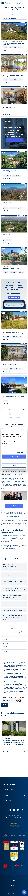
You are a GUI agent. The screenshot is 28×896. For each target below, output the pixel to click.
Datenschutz (14, 883)
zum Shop (14, 505)
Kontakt (14, 875)
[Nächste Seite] (21, 414)
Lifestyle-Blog (6, 738)
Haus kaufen (14, 6)
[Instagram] (10, 810)
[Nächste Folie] (24, 31)
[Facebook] (5, 810)
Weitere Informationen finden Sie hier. (11, 447)
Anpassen (13, 461)
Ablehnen (14, 465)
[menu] (26, 3)
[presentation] (14, 567)
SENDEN (4, 704)
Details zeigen (20, 452)
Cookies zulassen (14, 456)
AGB (14, 880)
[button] (14, 567)
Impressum (14, 885)
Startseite (8, 6)
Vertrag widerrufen (14, 888)
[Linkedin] (18, 810)
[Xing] (22, 810)
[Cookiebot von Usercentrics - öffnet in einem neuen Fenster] (20, 429)
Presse (14, 878)
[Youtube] (14, 810)
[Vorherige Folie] (3, 31)
